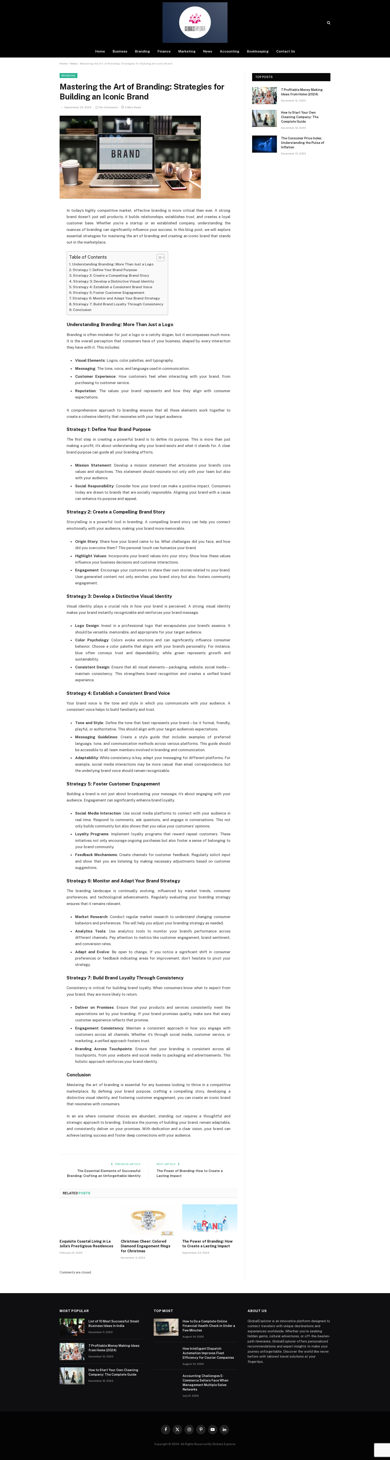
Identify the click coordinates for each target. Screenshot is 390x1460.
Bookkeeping (258, 51)
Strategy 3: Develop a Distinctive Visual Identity (113, 281)
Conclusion (82, 310)
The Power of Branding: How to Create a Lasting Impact (207, 1243)
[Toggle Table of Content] (158, 257)
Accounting (229, 51)
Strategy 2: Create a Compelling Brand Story (111, 275)
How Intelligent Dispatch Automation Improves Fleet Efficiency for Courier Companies (208, 1353)
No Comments (108, 107)
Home (100, 51)
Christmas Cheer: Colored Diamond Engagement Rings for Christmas (145, 1246)
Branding (142, 51)
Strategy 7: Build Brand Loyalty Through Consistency (118, 304)
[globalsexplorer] (195, 22)
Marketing (186, 51)
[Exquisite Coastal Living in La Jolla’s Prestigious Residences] (87, 1219)
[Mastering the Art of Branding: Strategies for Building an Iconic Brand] (130, 197)
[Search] (328, 23)
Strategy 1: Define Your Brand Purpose (105, 270)
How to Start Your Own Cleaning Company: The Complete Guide (299, 117)
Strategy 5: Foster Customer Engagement (108, 292)
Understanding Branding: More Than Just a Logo (112, 264)
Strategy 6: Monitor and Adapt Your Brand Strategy (116, 298)
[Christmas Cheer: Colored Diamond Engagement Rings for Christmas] (148, 1219)
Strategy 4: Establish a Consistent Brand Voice (112, 287)
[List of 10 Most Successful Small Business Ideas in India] (72, 1327)
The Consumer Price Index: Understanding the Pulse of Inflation (302, 142)
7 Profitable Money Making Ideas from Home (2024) (302, 92)
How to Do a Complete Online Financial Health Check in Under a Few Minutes (209, 1326)
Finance (164, 51)
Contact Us (285, 51)
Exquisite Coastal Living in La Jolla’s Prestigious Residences (86, 1243)
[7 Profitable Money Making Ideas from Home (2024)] (264, 95)
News (207, 51)
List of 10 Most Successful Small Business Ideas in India (113, 1324)
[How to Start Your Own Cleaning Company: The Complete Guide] (264, 118)
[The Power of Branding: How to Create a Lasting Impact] (209, 1219)
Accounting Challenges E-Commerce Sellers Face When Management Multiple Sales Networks (205, 1382)
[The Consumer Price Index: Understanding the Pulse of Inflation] (264, 144)
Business (120, 51)
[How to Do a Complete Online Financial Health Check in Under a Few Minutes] (166, 1327)
